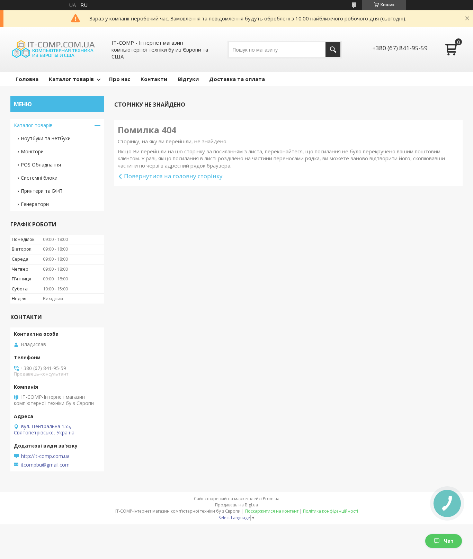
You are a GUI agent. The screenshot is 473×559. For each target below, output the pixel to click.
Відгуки (188, 78)
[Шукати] (332, 49)
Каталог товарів (71, 78)
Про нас (119, 78)
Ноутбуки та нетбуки (46, 138)
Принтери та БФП (41, 191)
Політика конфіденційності (330, 511)
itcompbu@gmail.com (45, 465)
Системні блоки (39, 177)
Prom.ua (271, 499)
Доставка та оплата (237, 78)
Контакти (154, 78)
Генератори (35, 204)
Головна (27, 78)
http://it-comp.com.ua (45, 456)
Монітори (32, 151)
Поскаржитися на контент (271, 511)
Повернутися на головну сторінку (173, 176)
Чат (449, 541)
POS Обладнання (41, 164)
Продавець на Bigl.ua (236, 505)
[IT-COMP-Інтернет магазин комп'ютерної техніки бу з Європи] (53, 49)
